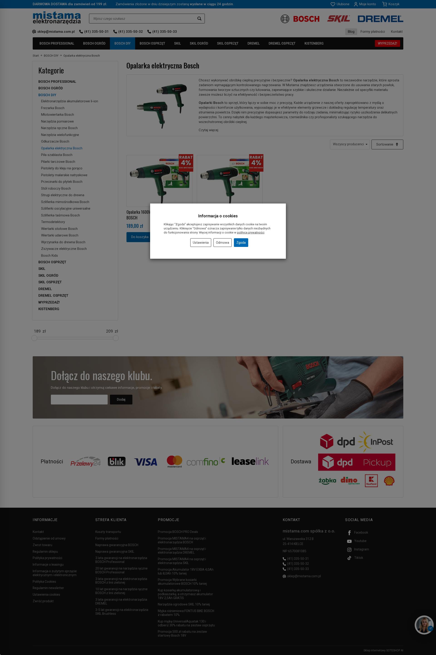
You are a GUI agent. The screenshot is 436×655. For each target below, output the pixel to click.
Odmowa (222, 242)
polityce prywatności (250, 232)
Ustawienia (201, 242)
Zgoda (241, 242)
